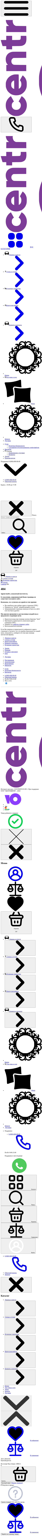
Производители (10, 458)
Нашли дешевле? (17, 1483)
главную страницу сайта (21, 624)
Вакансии (8, 665)
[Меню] (16, 8)
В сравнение (34, 1455)
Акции (7, 456)
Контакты (8, 449)
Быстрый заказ (6, 1483)
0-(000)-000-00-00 (10, 480)
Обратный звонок (11, 481)
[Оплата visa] (6, 806)
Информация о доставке (17, 453)
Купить (4, 1481)
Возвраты (12, 454)
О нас (6, 444)
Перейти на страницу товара (10, 1534)
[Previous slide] (16, 1418)
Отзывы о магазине (11, 652)
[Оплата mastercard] (6, 808)
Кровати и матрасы (11, 643)
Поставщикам (9, 660)
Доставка (8, 657)
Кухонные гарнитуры (12, 645)
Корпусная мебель (11, 641)
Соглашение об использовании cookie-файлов (24, 447)
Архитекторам (9, 662)
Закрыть (7, 1274)
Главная (3, 584)
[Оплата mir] (7, 810)
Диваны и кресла (10, 638)
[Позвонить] (16, 124)
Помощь (7, 650)
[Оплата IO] (13, 804)
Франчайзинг (9, 663)
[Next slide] (16, 1403)
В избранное (34, 1440)
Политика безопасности (17, 446)
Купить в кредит (6, 1502)
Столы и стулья (10, 640)
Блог (6, 653)
